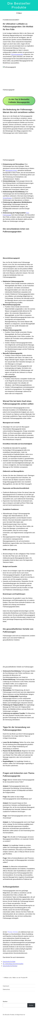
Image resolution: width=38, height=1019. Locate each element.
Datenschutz (6, 989)
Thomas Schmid (12, 932)
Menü (20, 13)
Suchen (5, 1001)
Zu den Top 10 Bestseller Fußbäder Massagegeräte (19, 100)
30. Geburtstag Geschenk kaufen (13, 963)
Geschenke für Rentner (10, 966)
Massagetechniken (11, 170)
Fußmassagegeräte (17, 54)
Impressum (6, 986)
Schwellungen (7, 198)
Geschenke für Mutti (9, 961)
